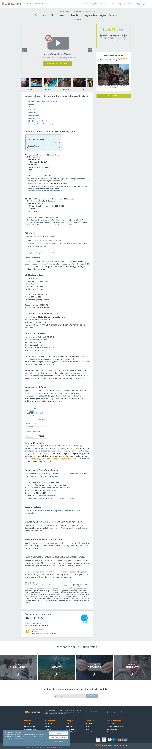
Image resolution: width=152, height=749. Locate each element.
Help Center (93, 712)
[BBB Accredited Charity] (112, 740)
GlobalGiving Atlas (71, 732)
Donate (35, 4)
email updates (82, 179)
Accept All (58, 733)
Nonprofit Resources (113, 724)
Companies (103, 4)
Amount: (28, 434)
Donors (27, 721)
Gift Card (31, 110)
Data (126, 745)
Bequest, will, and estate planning (40, 124)
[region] (36, 738)
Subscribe (92, 696)
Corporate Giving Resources (115, 726)
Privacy (104, 745)
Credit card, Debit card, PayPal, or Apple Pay (44, 101)
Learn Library (114, 721)
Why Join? (47, 726)
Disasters (112, 4)
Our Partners (69, 726)
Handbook (48, 729)
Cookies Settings (58, 741)
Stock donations (34, 118)
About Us (91, 721)
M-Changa (53, 476)
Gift (129, 4)
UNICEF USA (77, 19)
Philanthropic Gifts (30, 726)
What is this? (41, 419)
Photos (66, 89)
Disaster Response (63, 11)
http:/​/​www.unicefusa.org (39, 625)
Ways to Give (28, 724)
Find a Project (113, 95)
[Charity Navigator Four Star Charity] (99, 739)
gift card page (35, 253)
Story (30, 89)
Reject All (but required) (58, 737)
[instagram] (114, 712)
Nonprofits (94, 4)
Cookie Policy (19, 738)
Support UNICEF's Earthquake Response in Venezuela (113, 86)
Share (84, 89)
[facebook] (107, 712)
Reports (48, 89)
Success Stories (111, 732)
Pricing (119, 745)
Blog (119, 4)
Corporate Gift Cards (72, 729)
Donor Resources (112, 729)
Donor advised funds (35, 115)
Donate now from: (31, 423)
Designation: (30, 429)
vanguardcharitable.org (36, 448)
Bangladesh (77, 11)
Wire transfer (33, 113)
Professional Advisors (30, 729)
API (123, 745)
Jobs (87, 726)
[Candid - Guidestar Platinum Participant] (105, 739)
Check (30, 107)
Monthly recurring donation (38, 121)
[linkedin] (121, 712)
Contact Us (89, 732)
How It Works (90, 724)
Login (144, 4)
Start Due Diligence (50, 724)
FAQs (87, 729)
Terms (114, 745)
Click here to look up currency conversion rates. (45, 191)
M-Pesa (31, 104)
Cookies (109, 745)
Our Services (69, 724)
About (86, 4)
